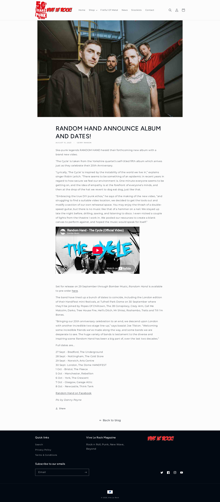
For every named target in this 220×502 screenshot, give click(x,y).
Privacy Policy (43, 449)
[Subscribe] (85, 472)
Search (39, 444)
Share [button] (62, 408)
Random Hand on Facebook (74, 393)
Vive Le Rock (113, 498)
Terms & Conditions (46, 455)
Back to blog (112, 420)
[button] (93, 10)
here (75, 290)
